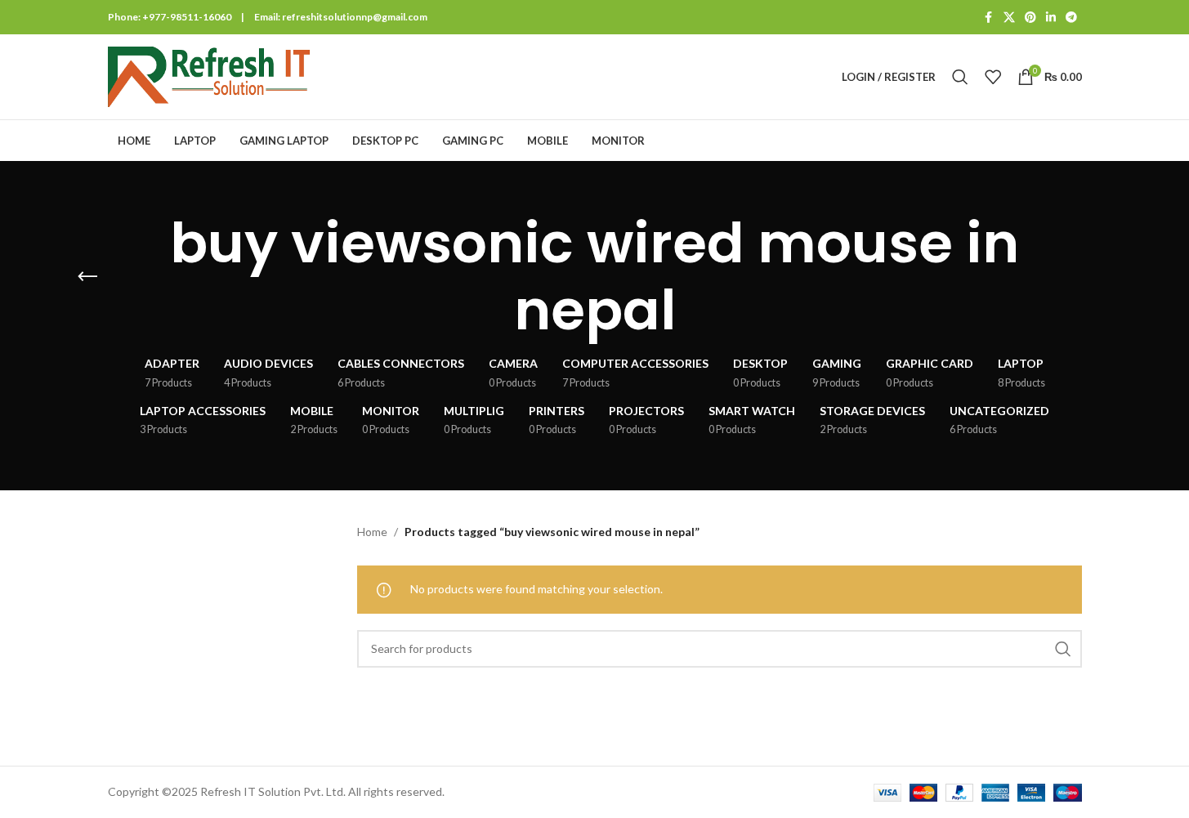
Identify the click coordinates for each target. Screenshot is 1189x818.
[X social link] (1009, 18)
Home (372, 532)
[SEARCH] (1063, 649)
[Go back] (87, 277)
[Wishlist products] (993, 76)
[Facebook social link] (989, 18)
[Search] (960, 76)
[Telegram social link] (1071, 18)
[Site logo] (210, 76)
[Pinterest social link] (1030, 18)
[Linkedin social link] (1051, 18)
